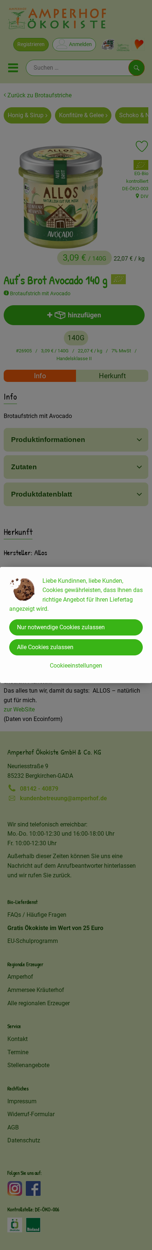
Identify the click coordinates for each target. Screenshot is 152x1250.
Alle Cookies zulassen (45, 647)
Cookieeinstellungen (76, 665)
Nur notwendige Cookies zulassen (61, 627)
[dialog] (76, 625)
